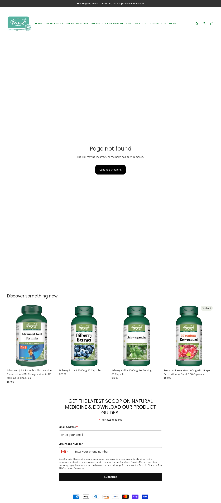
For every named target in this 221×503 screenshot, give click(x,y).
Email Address (68, 427)
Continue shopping (110, 169)
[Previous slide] (12, 336)
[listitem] (172, 23)
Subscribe (110, 476)
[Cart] (211, 23)
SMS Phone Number (71, 443)
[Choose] (52, 362)
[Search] (197, 23)
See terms (79, 468)
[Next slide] (52, 336)
